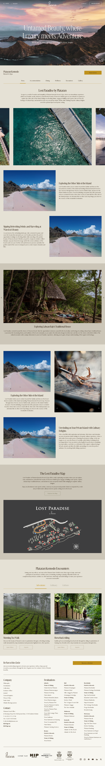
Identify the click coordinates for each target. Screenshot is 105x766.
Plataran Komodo (69, 725)
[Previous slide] (57, 408)
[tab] (23, 81)
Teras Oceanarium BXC (50, 722)
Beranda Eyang (88, 710)
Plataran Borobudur (89, 688)
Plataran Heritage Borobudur (92, 690)
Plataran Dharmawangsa (51, 690)
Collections (6, 688)
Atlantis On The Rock (70, 732)
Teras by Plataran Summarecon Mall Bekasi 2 (92, 738)
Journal (5, 693)
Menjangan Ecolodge (70, 695)
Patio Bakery (47, 724)
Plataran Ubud (68, 690)
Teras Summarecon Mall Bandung (90, 734)
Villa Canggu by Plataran (71, 692)
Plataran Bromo (48, 735)
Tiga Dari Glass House (90, 723)
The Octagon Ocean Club (71, 702)
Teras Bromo (47, 740)
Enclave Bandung (89, 726)
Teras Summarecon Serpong (52, 719)
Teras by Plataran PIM (50, 702)
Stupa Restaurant (89, 702)
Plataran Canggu (68, 705)
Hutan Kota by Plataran (50, 688)
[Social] (81, 760)
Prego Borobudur (89, 707)
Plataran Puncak (88, 718)
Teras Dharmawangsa (50, 700)
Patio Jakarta (47, 695)
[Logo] (52, 4)
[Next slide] (98, 408)
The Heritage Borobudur (91, 705)
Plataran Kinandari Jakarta (51, 697)
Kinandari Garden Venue (91, 697)
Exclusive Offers (7, 690)
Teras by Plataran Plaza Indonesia (50, 710)
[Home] (10, 755)
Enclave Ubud (68, 700)
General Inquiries (8, 695)
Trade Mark (6, 700)
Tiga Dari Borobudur (89, 695)
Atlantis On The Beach (70, 729)
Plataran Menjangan (69, 688)
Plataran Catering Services (51, 727)
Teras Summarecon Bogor (91, 731)
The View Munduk (69, 707)
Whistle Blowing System (10, 703)
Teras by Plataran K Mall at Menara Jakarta (51, 705)
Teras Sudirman (48, 717)
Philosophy (6, 683)
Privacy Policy (7, 698)
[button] (1, 297)
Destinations (6, 685)
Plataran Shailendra (89, 700)
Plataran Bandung (89, 728)
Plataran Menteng (49, 692)
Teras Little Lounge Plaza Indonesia (51, 714)
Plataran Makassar (69, 716)
